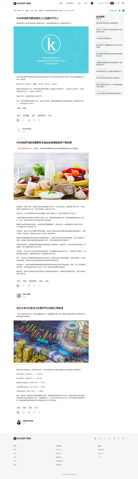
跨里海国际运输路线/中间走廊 (54, 10)
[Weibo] (109, 438)
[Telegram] (28, 120)
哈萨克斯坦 (33, 281)
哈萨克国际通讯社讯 (25, 148)
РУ (105, 3)
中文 (112, 3)
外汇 (36, 408)
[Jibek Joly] (113, 10)
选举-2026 (20, 10)
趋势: (15, 10)
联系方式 (101, 453)
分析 (85, 3)
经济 (33, 115)
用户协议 (58, 450)
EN (108, 3)
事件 (36, 10)
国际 (15, 465)
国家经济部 (41, 115)
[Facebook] (33, 120)
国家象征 (58, 457)
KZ (99, 3)
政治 (15, 453)
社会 (49, 115)
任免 (32, 10)
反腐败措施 (59, 461)
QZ (102, 3)
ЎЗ (119, 3)
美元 (18, 408)
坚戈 (30, 408)
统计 (18, 115)
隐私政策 (58, 453)
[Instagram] (17, 120)
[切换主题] (93, 3)
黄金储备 (26, 115)
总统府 (27, 10)
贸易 (24, 281)
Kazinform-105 (69, 10)
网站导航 (101, 450)
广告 (99, 457)
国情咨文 (41, 10)
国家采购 (58, 465)
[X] (39, 120)
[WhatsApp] (23, 120)
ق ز (116, 3)
